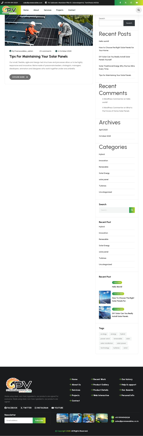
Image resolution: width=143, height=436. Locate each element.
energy (113, 334)
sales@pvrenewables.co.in (126, 421)
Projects (59, 10)
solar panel (103, 179)
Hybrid (102, 154)
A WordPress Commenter (112, 99)
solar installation (107, 343)
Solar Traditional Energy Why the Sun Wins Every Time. (117, 67)
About (36, 10)
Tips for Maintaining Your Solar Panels (38, 56)
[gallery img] (63, 418)
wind (125, 348)
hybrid (122, 334)
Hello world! (104, 41)
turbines (116, 348)
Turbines (102, 186)
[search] (132, 210)
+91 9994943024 (122, 417)
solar (128, 339)
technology (105, 348)
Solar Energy (104, 173)
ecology (104, 334)
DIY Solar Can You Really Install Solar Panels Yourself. (114, 58)
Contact (71, 10)
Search (102, 18)
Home (25, 10)
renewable (118, 339)
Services (47, 10)
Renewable (103, 167)
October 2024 (105, 136)
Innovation (103, 160)
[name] (9, 10)
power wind (105, 339)
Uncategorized (105, 192)
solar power (121, 343)
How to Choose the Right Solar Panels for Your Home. (116, 49)
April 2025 (103, 130)
